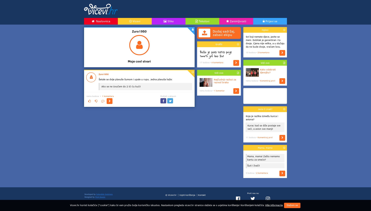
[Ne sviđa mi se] (96, 101)
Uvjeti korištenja (187, 195)
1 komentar (219, 90)
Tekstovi (204, 21)
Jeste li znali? (265, 109)
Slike (171, 21)
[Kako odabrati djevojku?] (282, 81)
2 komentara (263, 52)
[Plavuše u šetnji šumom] (109, 101)
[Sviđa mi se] (89, 101)
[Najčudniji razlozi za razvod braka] (236, 91)
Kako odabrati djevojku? (268, 71)
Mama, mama (265, 147)
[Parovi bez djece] (282, 53)
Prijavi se (271, 21)
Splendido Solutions (104, 194)
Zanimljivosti (238, 21)
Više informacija (274, 205)
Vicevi (136, 21)
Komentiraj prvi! (267, 80)
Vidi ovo (218, 72)
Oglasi (265, 30)
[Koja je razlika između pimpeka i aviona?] (282, 138)
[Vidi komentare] (103, 101)
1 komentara (108, 96)
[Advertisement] (216, 8)
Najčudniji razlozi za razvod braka (225, 81)
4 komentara (217, 62)
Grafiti (218, 44)
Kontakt (202, 195)
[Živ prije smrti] (236, 63)
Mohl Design (100, 197)
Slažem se (292, 205)
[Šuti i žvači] (282, 173)
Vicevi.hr (172, 195)
